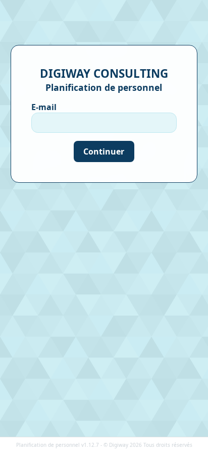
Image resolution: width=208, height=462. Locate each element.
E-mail (44, 107)
